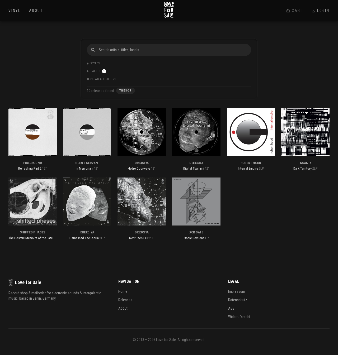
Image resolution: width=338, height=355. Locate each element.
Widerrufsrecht (239, 317)
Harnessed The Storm (84, 238)
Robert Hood (251, 163)
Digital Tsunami (193, 168)
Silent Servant (87, 163)
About (123, 308)
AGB (231, 308)
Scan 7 (305, 163)
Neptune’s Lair (138, 238)
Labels (98, 71)
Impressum (236, 291)
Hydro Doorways (139, 168)
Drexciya (141, 163)
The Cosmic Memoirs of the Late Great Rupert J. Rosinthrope (50, 238)
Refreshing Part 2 (29, 168)
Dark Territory (302, 168)
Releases (125, 300)
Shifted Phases (32, 232)
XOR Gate (196, 232)
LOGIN (323, 10)
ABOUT (36, 10)
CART (297, 10)
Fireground (32, 163)
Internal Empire (248, 168)
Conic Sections (194, 238)
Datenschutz (237, 300)
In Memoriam (84, 168)
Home (122, 291)
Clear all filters (103, 79)
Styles (95, 63)
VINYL (14, 10)
